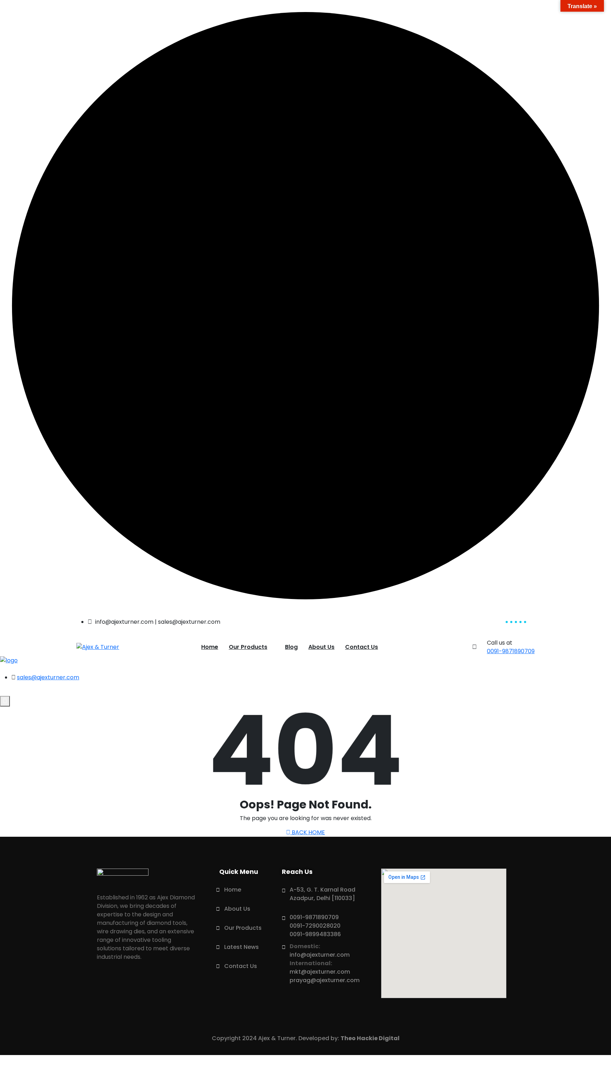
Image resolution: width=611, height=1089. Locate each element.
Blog (291, 647)
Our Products (248, 647)
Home (209, 647)
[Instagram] (186, 986)
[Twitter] (132, 986)
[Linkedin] (106, 986)
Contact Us (361, 647)
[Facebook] (159, 986)
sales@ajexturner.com (48, 677)
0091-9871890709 (511, 651)
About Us (321, 647)
